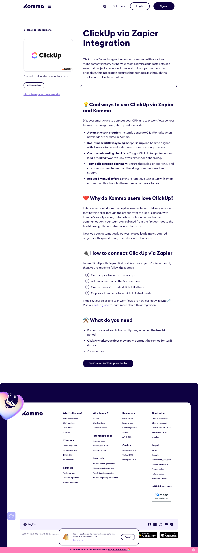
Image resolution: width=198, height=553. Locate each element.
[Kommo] (34, 6)
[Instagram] (160, 524)
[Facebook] (149, 524)
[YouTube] (166, 524)
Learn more (78, 540)
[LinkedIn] (155, 524)
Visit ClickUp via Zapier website (42, 94)
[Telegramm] (171, 524)
